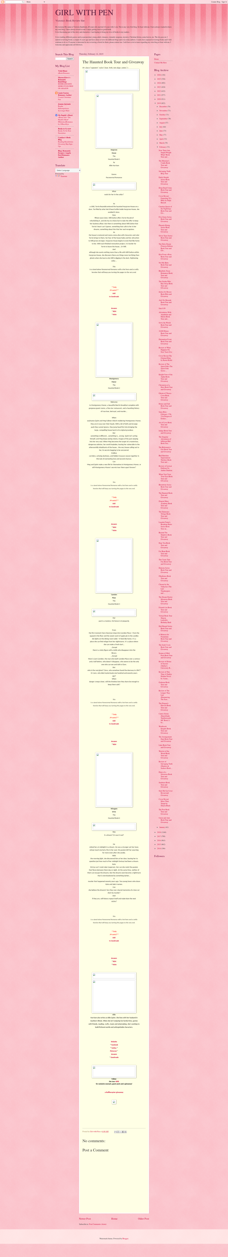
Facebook (114, 1045)
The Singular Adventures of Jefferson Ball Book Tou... (165, 440)
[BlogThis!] (118, 1132)
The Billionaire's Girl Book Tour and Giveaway (165, 449)
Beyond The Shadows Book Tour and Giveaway (165, 535)
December (163, 106)
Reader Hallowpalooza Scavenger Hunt (63, 108)
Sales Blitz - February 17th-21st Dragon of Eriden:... (165, 415)
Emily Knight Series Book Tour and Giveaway (164, 180)
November (163, 110)
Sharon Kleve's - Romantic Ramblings (64, 79)
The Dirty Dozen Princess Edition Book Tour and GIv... (166, 247)
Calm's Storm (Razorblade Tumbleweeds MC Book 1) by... (165, 718)
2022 (159, 91)
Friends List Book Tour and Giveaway (165, 609)
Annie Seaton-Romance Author (65, 94)
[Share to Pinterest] (125, 1132)
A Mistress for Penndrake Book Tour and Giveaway (165, 637)
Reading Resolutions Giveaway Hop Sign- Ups (65, 144)
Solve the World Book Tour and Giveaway (165, 324)
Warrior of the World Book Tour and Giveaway (164, 754)
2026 (159, 75)
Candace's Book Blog (64, 138)
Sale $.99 (162, 308)
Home (114, 1218)
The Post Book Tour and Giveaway (164, 811)
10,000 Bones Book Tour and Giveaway (165, 333)
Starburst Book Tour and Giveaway (164, 784)
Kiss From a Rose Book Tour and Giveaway (165, 256)
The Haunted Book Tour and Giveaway (165, 495)
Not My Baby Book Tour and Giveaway (165, 264)
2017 (159, 836)
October (162, 114)
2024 (159, 83)
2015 (159, 844)
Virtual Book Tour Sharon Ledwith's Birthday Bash (165, 619)
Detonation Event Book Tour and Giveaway (165, 341)
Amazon (114, 308)
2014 (159, 848)
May (161, 135)
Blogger (125, 1238)
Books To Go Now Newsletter (64, 132)
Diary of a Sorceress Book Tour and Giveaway (165, 775)
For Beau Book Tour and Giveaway (164, 553)
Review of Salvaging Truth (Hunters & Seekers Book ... (165, 764)
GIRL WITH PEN (84, 12)
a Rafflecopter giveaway (114, 1092)
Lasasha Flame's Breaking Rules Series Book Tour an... (165, 525)
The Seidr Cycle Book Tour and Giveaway (165, 647)
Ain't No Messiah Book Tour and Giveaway (165, 302)
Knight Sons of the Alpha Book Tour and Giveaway (165, 377)
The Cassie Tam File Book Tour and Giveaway (165, 561)
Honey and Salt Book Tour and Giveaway (165, 405)
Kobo (115, 314)
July (161, 127)
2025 (159, 79)
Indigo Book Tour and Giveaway (165, 431)
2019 (159, 103)
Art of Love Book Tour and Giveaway (165, 424)
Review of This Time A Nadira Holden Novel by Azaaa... (165, 675)
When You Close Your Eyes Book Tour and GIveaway (166, 477)
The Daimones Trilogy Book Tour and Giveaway (164, 515)
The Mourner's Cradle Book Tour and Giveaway (164, 164)
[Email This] (115, 1132)
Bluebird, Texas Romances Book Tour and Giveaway (166, 274)
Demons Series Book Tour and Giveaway (165, 570)
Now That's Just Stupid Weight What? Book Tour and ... (165, 153)
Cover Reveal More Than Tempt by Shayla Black (164, 802)
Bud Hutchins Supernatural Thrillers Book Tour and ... (165, 458)
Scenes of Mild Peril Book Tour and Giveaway (165, 655)
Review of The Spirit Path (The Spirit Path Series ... (165, 367)
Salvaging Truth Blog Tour (164, 172)
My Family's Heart (65, 115)
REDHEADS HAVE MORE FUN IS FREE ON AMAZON (65, 86)
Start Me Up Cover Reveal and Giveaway (166, 793)
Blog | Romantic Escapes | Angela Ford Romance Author (64, 153)
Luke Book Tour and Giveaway (165, 746)
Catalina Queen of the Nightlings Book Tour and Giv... (165, 209)
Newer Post (85, 1218)
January (162, 827)
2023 (159, 87)
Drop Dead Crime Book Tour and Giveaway (165, 190)
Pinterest (113, 1051)
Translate (64, 176)
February (163, 147)
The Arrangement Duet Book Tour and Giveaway (165, 738)
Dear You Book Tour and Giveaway (164, 545)
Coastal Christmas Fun (64, 98)
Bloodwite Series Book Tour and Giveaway (165, 486)
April (161, 139)
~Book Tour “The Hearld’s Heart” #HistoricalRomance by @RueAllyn (65, 120)
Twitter (114, 1048)
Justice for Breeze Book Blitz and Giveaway (165, 294)
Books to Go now (64, 128)
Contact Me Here (160, 62)
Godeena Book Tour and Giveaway (164, 684)
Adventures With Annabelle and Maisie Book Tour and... (165, 315)
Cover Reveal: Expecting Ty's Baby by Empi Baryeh (165, 199)
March (162, 143)
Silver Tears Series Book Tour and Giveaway (165, 237)
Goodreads (114, 1057)
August (162, 122)
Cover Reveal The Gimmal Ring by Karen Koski (165, 357)
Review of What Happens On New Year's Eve (165, 349)
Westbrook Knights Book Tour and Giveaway (165, 729)
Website (114, 1042)
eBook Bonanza (64, 73)
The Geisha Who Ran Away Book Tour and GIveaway (166, 284)
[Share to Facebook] (123, 1132)
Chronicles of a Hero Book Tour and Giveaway (166, 387)
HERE (117, 1081)
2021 (159, 95)
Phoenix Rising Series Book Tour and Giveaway (164, 228)
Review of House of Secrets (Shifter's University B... (165, 664)
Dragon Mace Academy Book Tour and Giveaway (165, 504)
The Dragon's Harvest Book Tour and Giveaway (165, 706)
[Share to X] (120, 1132)
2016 (159, 840)
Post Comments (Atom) (97, 1224)
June (161, 130)
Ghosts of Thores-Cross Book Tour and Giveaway (165, 396)
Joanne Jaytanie (64, 104)
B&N (114, 311)
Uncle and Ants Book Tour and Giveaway (165, 820)
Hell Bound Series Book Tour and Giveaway (165, 628)
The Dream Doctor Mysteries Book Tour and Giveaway (165, 600)
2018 (159, 832)
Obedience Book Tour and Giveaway (165, 578)
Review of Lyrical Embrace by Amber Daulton (165, 468)
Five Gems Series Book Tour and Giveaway (165, 219)
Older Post (143, 1218)
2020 (159, 99)
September (163, 118)
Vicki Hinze (62, 71)
